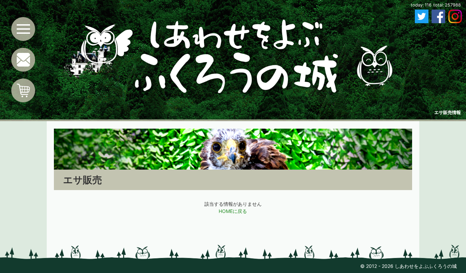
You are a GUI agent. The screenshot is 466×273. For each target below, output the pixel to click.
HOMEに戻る (233, 211)
